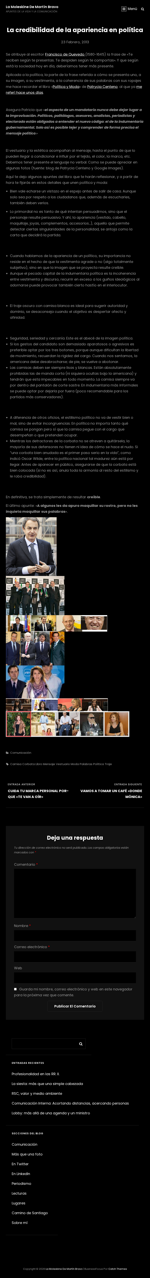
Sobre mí (20, 1222)
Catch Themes (117, 1269)
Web (18, 968)
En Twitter (20, 1164)
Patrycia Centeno (102, 86)
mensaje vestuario (56, 764)
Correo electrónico (32, 946)
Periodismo (21, 1183)
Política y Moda (66, 86)
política (98, 764)
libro (39, 764)
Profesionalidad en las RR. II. (35, 1073)
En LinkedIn (21, 1173)
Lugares (18, 1203)
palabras (86, 764)
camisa (15, 764)
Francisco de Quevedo (65, 54)
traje (108, 764)
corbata (28, 764)
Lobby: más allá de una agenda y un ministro (51, 1113)
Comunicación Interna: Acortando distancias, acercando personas (70, 1103)
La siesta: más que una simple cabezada (47, 1083)
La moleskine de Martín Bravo (32, 6)
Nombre (22, 925)
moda (75, 764)
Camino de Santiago (30, 1212)
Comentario (26, 864)
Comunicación (20, 753)
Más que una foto (27, 1154)
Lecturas (19, 1193)
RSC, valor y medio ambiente (37, 1093)
